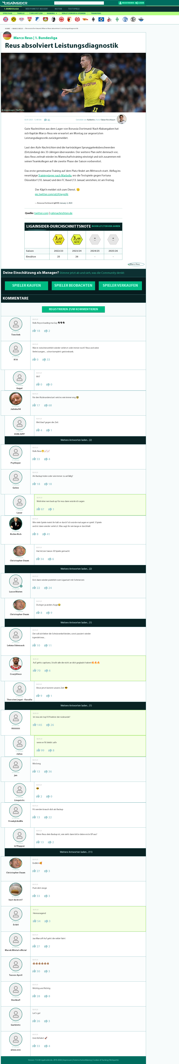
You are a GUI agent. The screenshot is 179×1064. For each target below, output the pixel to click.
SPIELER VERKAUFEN (120, 286)
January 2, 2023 (66, 203)
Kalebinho (91, 120)
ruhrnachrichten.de (61, 213)
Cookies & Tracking (100, 1060)
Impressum (67, 1060)
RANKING (51, 13)
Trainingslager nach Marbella (54, 175)
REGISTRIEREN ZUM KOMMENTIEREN (73, 309)
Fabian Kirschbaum (108, 120)
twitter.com (41, 213)
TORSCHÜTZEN (36, 13)
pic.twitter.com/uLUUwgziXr (51, 194)
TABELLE (20, 13)
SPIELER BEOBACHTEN (73, 286)
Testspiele (73, 9)
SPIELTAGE (7, 13)
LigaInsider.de (46, 1060)
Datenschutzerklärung (82, 1060)
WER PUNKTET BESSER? (36, 9)
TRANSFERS (96, 13)
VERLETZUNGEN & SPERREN (73, 13)
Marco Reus (23, 38)
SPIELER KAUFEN (26, 286)
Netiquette (114, 1060)
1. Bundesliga (11, 9)
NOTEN (58, 9)
